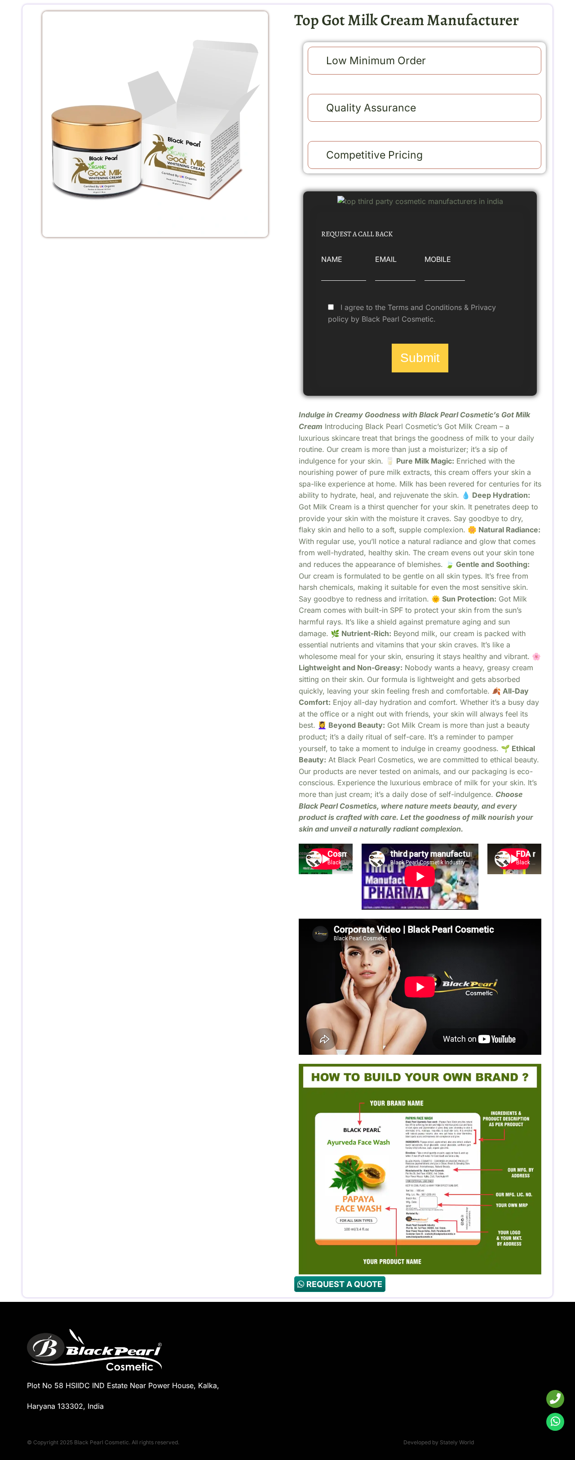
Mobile (438, 259)
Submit (420, 358)
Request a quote (343, 1284)
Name (331, 259)
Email (386, 259)
